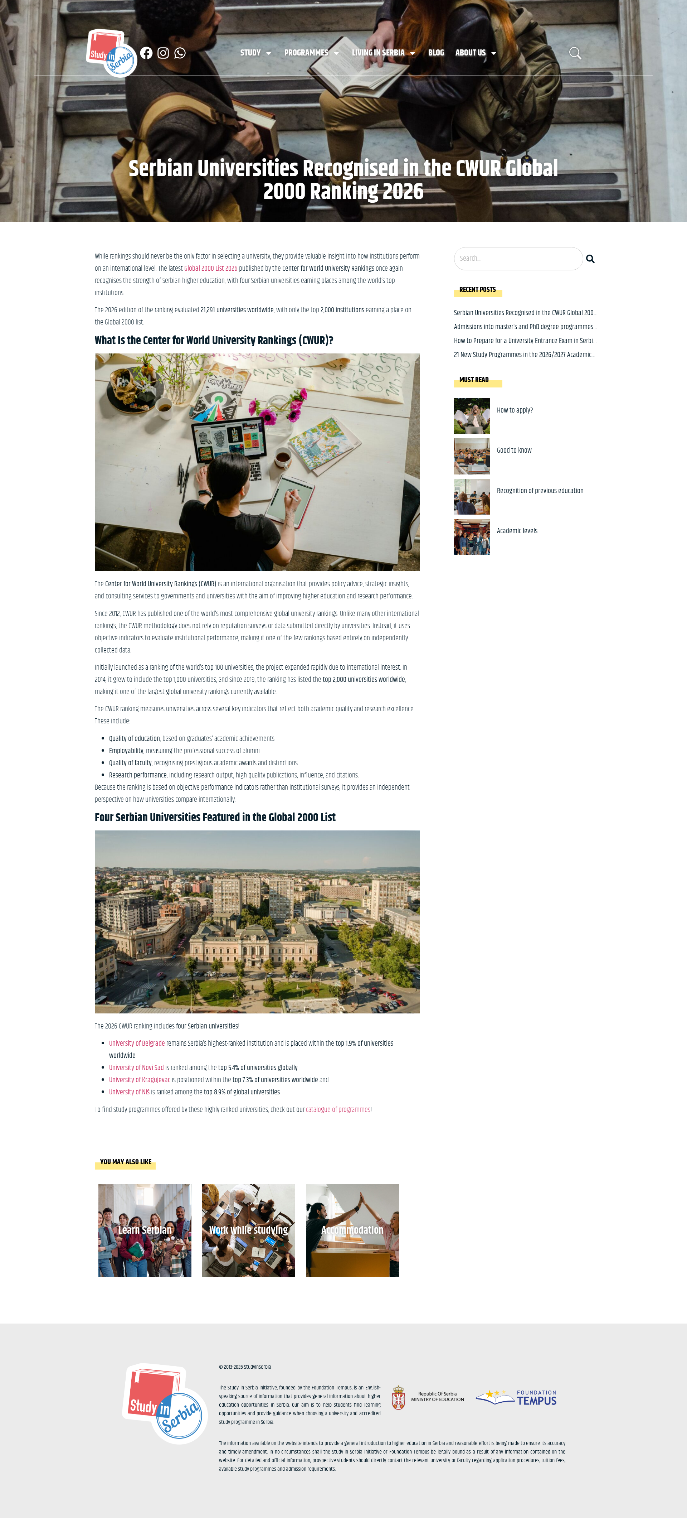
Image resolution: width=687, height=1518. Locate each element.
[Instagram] (163, 53)
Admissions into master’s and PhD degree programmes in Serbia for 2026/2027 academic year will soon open (523, 332)
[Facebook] (146, 53)
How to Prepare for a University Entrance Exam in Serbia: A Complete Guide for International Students (526, 346)
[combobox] (518, 258)
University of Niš (129, 1092)
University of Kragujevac (139, 1080)
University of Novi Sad (136, 1068)
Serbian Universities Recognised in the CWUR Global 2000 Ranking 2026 (525, 318)
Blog (436, 53)
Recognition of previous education (540, 491)
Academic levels (517, 531)
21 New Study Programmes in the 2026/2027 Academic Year (522, 360)
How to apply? (515, 410)
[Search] (592, 258)
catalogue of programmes (338, 1109)
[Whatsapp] (180, 53)
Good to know (514, 450)
